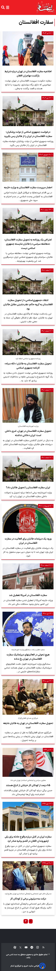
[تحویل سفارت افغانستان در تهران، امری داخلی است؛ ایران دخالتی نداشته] (28, 405)
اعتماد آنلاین (13, 955)
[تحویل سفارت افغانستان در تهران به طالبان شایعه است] (28, 697)
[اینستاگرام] (36, 947)
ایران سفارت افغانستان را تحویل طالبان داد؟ (28, 488)
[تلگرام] (30, 947)
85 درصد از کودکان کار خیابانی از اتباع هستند (28, 785)
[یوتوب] (24, 947)
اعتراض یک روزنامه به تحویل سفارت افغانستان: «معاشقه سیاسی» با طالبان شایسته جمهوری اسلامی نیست (28, 244)
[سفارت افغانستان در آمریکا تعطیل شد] (28, 576)
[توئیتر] (18, 947)
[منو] (7, 7)
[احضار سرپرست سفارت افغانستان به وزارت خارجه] (28, 167)
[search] (3, 7)
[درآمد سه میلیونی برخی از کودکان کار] (28, 875)
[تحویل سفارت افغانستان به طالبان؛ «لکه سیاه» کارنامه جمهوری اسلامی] (28, 342)
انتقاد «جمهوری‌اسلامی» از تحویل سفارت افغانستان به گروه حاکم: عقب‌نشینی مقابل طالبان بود (28, 304)
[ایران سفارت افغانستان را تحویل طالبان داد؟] (28, 469)
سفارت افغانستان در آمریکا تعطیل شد (28, 595)
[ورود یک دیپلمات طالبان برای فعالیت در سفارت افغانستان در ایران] (28, 518)
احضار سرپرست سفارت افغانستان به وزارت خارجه (28, 187)
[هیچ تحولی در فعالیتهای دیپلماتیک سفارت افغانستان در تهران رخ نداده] (28, 629)
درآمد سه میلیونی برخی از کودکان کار (28, 899)
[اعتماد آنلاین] (45, 7)
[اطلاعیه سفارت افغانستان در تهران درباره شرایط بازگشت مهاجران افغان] (28, 48)
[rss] (42, 947)
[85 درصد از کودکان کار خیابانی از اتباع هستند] (28, 762)
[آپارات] (13, 947)
